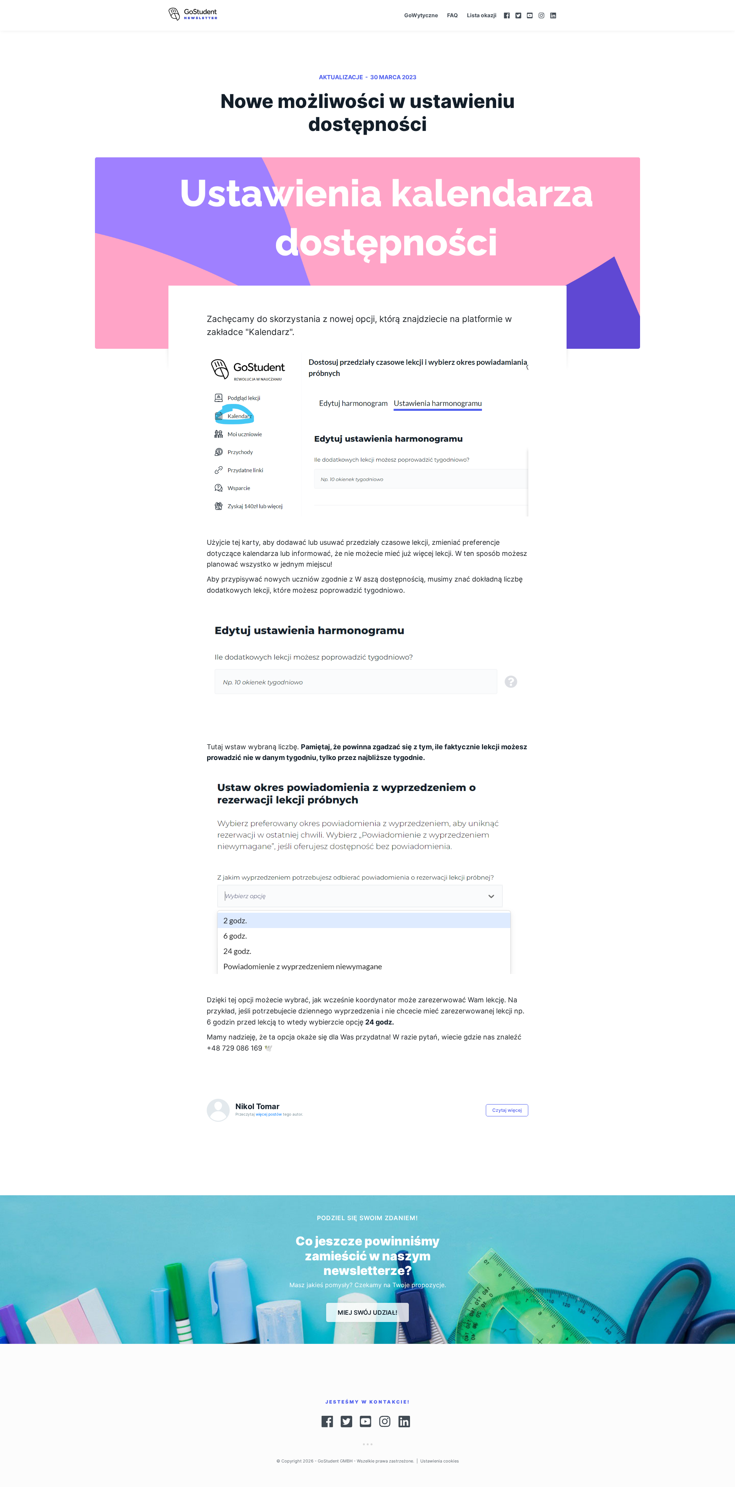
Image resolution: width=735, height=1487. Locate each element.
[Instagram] (541, 15)
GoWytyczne (421, 15)
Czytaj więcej (507, 1110)
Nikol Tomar (257, 1106)
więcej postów (269, 1114)
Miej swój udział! (367, 1312)
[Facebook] (507, 15)
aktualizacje (341, 77)
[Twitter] (518, 15)
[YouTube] (530, 15)
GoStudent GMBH (335, 1461)
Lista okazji (482, 15)
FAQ (452, 15)
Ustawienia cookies (439, 1461)
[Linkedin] (557, 15)
